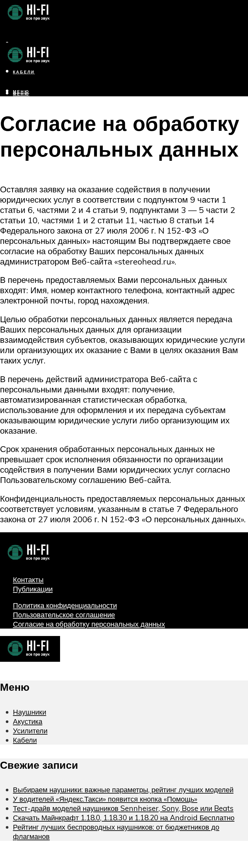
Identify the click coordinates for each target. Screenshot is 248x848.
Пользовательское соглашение (64, 614)
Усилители (30, 730)
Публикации (33, 588)
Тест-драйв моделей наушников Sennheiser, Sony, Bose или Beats (123, 808)
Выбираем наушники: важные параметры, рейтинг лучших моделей (123, 789)
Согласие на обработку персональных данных (89, 624)
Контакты (28, 579)
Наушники (29, 712)
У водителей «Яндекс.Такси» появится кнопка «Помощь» (105, 799)
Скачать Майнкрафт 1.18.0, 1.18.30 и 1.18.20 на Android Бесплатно (123, 817)
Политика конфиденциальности (65, 605)
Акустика (27, 721)
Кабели (25, 740)
